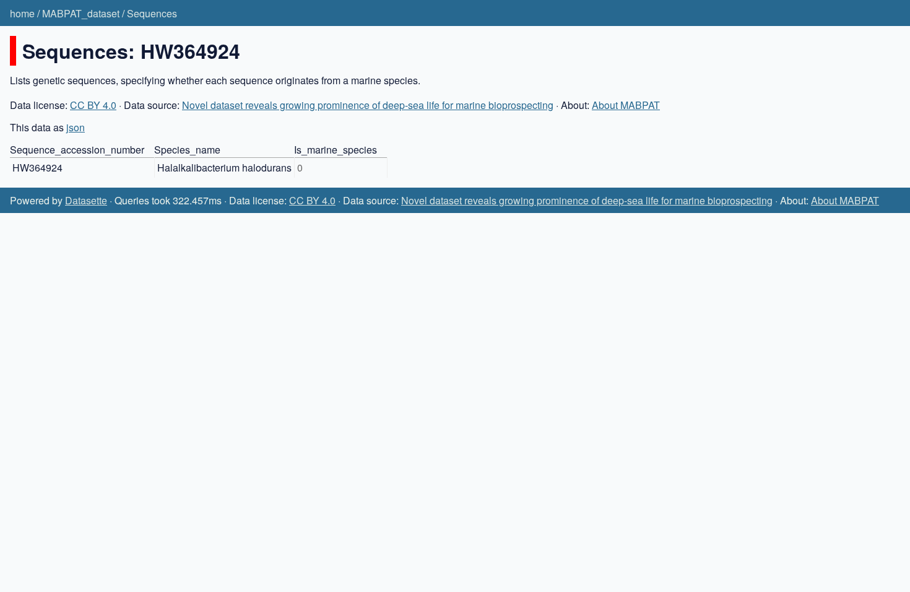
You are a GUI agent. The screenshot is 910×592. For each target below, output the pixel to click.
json (75, 127)
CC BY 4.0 (93, 105)
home (22, 13)
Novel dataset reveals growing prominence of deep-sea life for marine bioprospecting (367, 105)
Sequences (152, 13)
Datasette (86, 200)
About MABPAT (626, 105)
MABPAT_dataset (80, 13)
